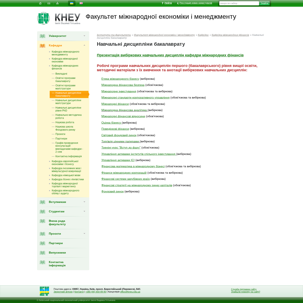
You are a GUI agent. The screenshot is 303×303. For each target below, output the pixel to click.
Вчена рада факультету (57, 222)
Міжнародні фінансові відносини (123, 116)
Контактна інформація (57, 263)
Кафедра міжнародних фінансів (230, 35)
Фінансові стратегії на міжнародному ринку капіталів (136, 185)
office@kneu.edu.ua (130, 291)
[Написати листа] (49, 3)
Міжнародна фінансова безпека (122, 85)
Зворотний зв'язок (63, 291)
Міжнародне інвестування (118, 91)
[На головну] (40, 3)
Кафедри (55, 45)
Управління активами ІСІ (118, 160)
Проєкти (55, 233)
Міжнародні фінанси (115, 103)
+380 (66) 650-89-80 (96, 291)
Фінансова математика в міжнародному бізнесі (133, 166)
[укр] (71, 3)
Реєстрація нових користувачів (196, 3)
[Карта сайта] (57, 3)
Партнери (56, 243)
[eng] (81, 3)
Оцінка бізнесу (111, 122)
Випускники (57, 252)
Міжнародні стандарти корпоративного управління (135, 97)
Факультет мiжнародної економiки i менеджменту (164, 35)
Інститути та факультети (114, 35)
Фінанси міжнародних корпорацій (124, 172)
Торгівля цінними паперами (120, 141)
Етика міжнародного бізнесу (120, 78)
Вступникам (57, 202)
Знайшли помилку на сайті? (245, 291)
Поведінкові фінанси (115, 128)
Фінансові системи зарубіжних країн (125, 178)
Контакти (79, 291)
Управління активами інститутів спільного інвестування (138, 154)
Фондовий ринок (112, 191)
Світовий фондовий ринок (118, 135)
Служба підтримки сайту (244, 289)
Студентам (56, 211)
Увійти (168, 3)
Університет (57, 35)
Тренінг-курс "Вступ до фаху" (121, 147)
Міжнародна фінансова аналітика (124, 110)
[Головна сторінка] (46, 18)
